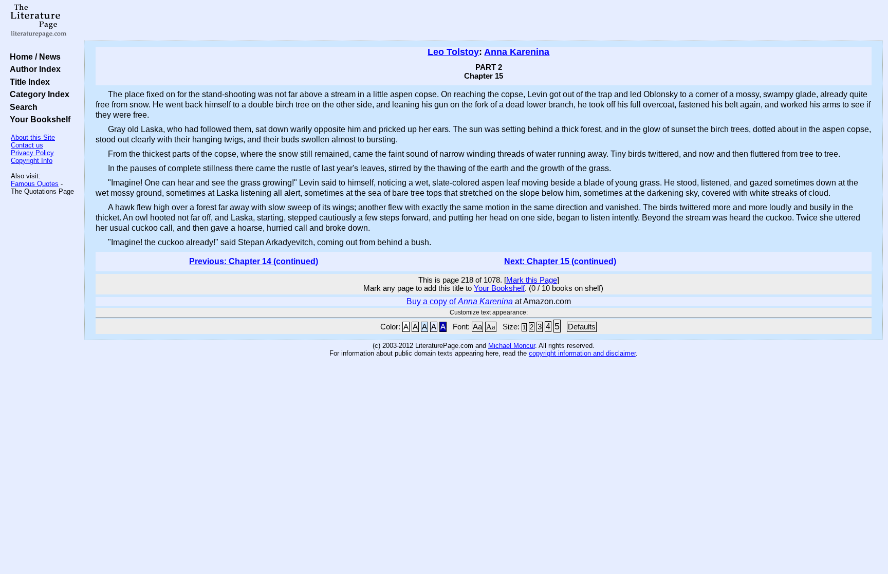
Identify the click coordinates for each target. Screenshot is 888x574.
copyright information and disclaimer (582, 353)
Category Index (37, 94)
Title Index (28, 81)
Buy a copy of (459, 301)
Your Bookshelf (38, 119)
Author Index (33, 68)
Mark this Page (531, 280)
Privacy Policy (32, 153)
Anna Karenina (516, 52)
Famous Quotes (35, 184)
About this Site (33, 137)
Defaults (582, 327)
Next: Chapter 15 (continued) (560, 261)
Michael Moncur (511, 345)
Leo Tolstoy (453, 52)
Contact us (27, 145)
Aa (477, 327)
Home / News (33, 56)
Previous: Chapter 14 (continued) (253, 261)
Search (22, 107)
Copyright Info (31, 160)
